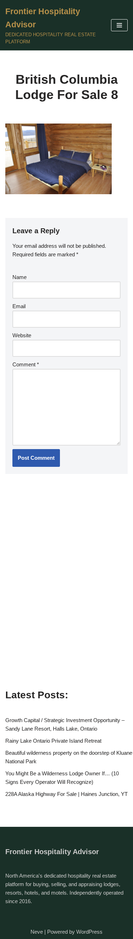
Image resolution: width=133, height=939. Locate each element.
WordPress (89, 932)
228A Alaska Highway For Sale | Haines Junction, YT (66, 794)
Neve (37, 932)
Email (19, 306)
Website (21, 335)
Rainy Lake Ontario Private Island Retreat (53, 741)
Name (19, 277)
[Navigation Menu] (119, 25)
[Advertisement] (66, 608)
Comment (25, 364)
